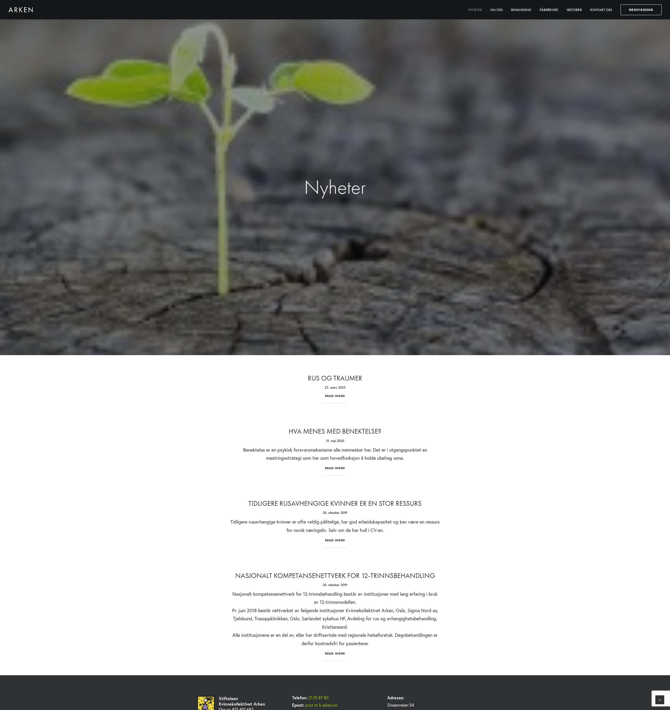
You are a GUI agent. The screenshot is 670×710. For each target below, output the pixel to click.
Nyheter (475, 10)
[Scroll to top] (659, 699)
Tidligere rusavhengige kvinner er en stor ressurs (335, 503)
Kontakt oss (601, 10)
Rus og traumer (335, 378)
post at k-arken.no (321, 705)
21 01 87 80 (318, 697)
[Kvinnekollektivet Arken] (20, 9)
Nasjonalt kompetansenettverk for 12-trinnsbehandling (335, 575)
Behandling (521, 10)
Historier (574, 10)
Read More (335, 396)
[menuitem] (476, 9)
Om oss (496, 10)
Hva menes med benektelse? (335, 431)
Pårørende (549, 10)
